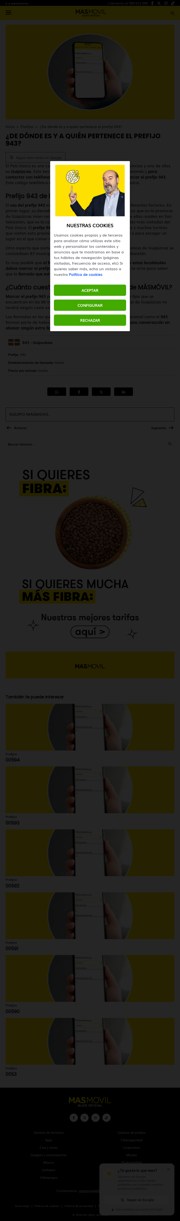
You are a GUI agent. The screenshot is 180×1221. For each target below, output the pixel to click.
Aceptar (90, 290)
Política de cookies (85, 274)
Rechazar (90, 320)
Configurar (90, 305)
